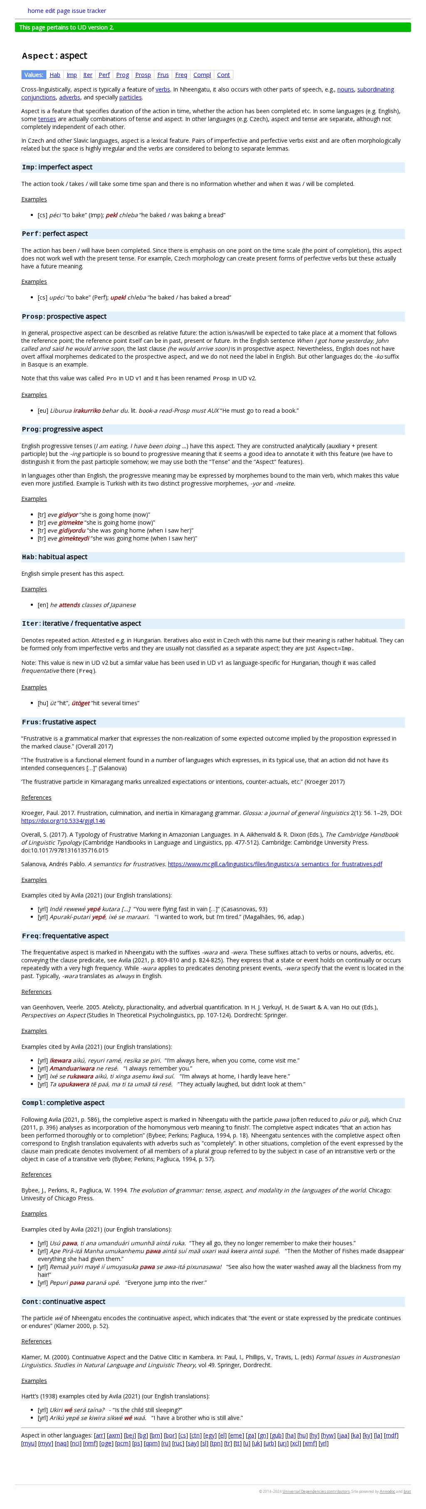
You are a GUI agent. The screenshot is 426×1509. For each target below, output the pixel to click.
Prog (122, 75)
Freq (181, 75)
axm (114, 1435)
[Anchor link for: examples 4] (50, 589)
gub (277, 1435)
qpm (152, 1443)
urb (269, 1443)
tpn (216, 1443)
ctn (195, 1435)
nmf (90, 1443)
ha (290, 1435)
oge (106, 1443)
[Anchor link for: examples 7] (50, 1030)
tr (228, 1443)
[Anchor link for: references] (54, 797)
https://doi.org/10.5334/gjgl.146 (63, 821)
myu (29, 1443)
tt (237, 1443)
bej (130, 1435)
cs (183, 1435)
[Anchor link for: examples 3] (50, 498)
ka (356, 1435)
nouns (345, 89)
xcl (295, 1443)
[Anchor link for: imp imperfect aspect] (95, 166)
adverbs (69, 97)
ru (165, 1443)
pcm (123, 1443)
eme (236, 1435)
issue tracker (89, 11)
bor (170, 1435)
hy (314, 1435)
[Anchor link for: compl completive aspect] (107, 1102)
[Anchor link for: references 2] (54, 1174)
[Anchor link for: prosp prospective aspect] (109, 315)
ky (367, 1435)
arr (99, 1435)
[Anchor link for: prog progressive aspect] (106, 428)
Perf (104, 75)
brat (407, 1491)
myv (45, 1443)
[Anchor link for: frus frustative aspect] (99, 721)
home (36, 11)
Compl (202, 75)
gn (263, 1435)
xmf (310, 1443)
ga (251, 1435)
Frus (163, 75)
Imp (72, 75)
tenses (47, 119)
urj (283, 1443)
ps (137, 1443)
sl (204, 1443)
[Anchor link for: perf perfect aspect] (91, 233)
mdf (391, 1435)
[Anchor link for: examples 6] (50, 879)
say (192, 1443)
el (222, 1435)
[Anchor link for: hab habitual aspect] (90, 556)
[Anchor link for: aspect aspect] (91, 54)
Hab (55, 75)
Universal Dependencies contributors (316, 1491)
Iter (87, 75)
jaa (343, 1435)
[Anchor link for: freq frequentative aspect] (112, 935)
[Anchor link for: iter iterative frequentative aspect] (144, 622)
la (378, 1435)
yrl (323, 1443)
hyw (328, 1435)
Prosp (143, 75)
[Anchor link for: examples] (50, 199)
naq (62, 1443)
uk (257, 1443)
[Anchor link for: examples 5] (50, 687)
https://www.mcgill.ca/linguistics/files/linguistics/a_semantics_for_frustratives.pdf (275, 864)
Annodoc (387, 1491)
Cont (223, 75)
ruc (178, 1443)
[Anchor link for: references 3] (54, 1341)
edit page (57, 11)
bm (155, 1435)
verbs (163, 89)
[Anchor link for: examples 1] (50, 281)
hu (302, 1435)
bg (142, 1435)
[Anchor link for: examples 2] (50, 394)
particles (130, 97)
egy (210, 1435)
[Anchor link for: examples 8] (50, 1213)
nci (75, 1443)
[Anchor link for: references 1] (54, 991)
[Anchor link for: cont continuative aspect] (108, 1301)
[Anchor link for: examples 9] (50, 1380)
